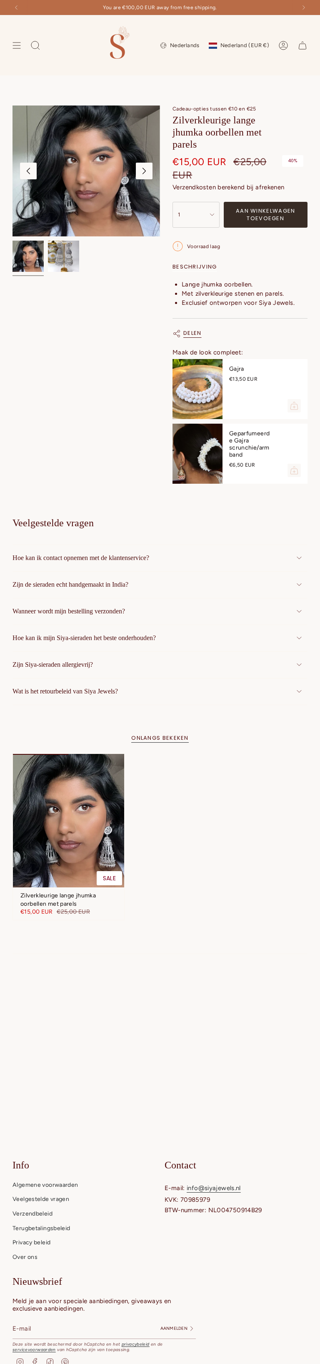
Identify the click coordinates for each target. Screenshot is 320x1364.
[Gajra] (197, 389)
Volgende (144, 171)
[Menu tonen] (16, 45)
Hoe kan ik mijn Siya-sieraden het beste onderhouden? (84, 637)
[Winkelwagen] (302, 45)
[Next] (304, 7)
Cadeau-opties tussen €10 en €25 (214, 109)
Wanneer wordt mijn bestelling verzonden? (68, 611)
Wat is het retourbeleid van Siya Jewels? (65, 691)
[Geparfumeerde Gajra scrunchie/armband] (197, 454)
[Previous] (16, 7)
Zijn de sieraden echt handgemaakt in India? (70, 584)
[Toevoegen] (294, 405)
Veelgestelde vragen (40, 1199)
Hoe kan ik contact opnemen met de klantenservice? (80, 557)
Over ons (25, 1257)
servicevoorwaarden (34, 1349)
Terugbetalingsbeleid (41, 1228)
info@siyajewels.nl (214, 1188)
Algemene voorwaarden (45, 1184)
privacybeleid (136, 1344)
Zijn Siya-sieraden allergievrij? (52, 664)
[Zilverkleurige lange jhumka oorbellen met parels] (68, 820)
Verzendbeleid (32, 1213)
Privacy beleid (31, 1242)
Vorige (28, 171)
